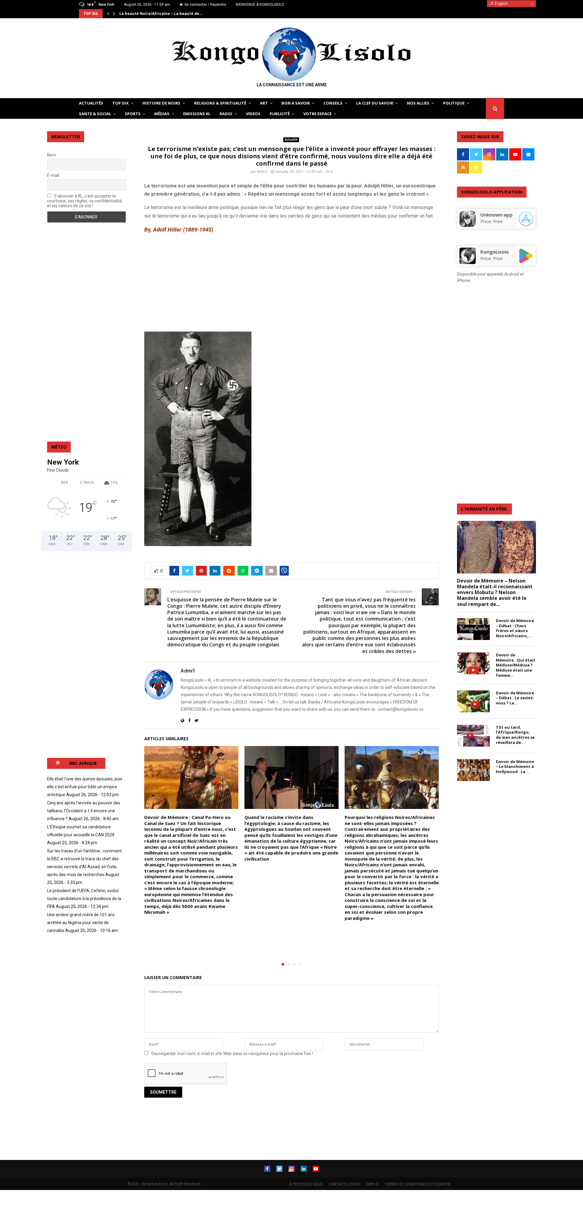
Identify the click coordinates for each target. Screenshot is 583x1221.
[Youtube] (316, 1169)
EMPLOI (372, 1184)
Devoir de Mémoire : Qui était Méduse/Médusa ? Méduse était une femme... (515, 665)
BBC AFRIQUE (83, 763)
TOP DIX (120, 103)
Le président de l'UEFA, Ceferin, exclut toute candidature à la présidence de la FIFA (84, 898)
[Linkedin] (304, 1169)
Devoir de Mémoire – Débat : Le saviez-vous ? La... (515, 698)
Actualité (291, 139)
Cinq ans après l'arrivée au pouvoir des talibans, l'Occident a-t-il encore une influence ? (83, 810)
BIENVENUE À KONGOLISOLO (260, 4)
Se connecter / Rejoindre (204, 4)
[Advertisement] (291, 282)
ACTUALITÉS (91, 103)
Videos (253, 113)
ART (264, 103)
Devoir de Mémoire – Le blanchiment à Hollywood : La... (515, 767)
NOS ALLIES (418, 103)
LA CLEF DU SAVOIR (374, 103)
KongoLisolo (494, 252)
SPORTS (133, 113)
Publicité (280, 113)
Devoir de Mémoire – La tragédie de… (155, 13)
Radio (226, 113)
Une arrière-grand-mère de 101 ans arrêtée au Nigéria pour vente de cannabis (81, 922)
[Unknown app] (467, 225)
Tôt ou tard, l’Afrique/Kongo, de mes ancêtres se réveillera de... (515, 734)
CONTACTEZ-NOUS (344, 1184)
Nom (51, 155)
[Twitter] (279, 1169)
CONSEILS (333, 103)
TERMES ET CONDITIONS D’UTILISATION (418, 1184)
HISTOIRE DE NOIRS (161, 103)
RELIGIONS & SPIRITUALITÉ (220, 103)
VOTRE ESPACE (317, 113)
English (500, 3)
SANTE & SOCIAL (95, 113)
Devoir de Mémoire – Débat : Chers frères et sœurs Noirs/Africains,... (515, 628)
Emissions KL (196, 113)
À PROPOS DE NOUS (306, 1184)
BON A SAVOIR (295, 103)
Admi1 (262, 172)
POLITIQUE (454, 103)
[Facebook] (267, 1169)
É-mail (53, 175)
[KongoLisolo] (467, 262)
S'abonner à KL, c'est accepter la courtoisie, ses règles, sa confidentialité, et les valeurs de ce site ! (85, 201)
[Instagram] (291, 1169)
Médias (161, 113)
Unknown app (496, 215)
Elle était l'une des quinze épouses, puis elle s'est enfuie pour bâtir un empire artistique (84, 786)
